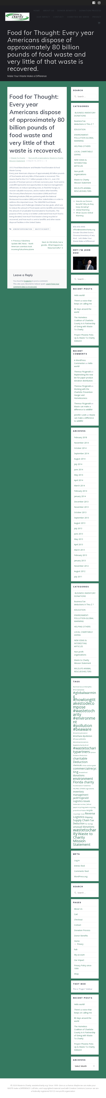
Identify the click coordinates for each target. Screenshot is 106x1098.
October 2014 (80, 448)
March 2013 (79, 550)
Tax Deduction (83, 822)
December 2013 (81, 501)
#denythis (87, 687)
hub (75, 949)
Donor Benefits (66, 10)
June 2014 (78, 469)
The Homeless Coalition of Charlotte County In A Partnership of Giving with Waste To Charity (84, 323)
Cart (76, 914)
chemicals (77, 765)
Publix (83, 810)
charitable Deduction (80, 760)
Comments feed (81, 871)
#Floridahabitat (78, 690)
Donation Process (90, 10)
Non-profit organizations (39, 158)
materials (76, 804)
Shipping (89, 817)
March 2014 (79, 485)
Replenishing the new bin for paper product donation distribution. (83, 377)
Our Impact (43, 17)
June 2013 (78, 533)
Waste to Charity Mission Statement (83, 839)
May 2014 (78, 475)
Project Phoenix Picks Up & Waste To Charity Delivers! (84, 338)
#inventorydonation (22, 229)
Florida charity (83, 782)
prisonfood (77, 810)
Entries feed (79, 865)
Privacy (96, 17)
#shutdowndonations (80, 742)
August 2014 (79, 458)
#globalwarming (84, 694)
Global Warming (82, 210)
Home (37, 10)
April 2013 (78, 544)
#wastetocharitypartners (84, 750)
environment (83, 778)
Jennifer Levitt (80, 415)
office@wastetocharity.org (84, 229)
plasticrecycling (89, 807)
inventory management (80, 793)
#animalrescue (78, 687)
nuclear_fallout (85, 804)
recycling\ (76, 814)
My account (79, 954)
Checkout (78, 919)
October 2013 (80, 512)
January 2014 (80, 496)
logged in (28, 281)
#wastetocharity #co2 (80, 745)
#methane (77, 736)
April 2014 (78, 480)
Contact (58, 17)
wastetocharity (42, 229)
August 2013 (79, 523)
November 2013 (81, 507)
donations (78, 775)
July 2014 (78, 464)
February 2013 (80, 555)
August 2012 (79, 571)
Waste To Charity (18, 158)
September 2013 (81, 517)
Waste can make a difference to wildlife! (84, 418)
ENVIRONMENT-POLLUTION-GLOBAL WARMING (84, 137)
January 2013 (80, 560)
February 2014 (80, 491)
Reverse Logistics (84, 815)
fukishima (87, 786)
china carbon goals (89, 765)
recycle (89, 810)
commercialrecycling (84, 770)
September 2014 (81, 453)
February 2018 (80, 437)
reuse (82, 814)
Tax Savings (89, 824)
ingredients (90, 789)
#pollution (87, 736)
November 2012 (81, 566)
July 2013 (78, 528)
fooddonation (78, 786)
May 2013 (78, 539)
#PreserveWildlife (79, 739)
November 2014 (81, 442)
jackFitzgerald (81, 798)
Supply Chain (81, 820)
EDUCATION (79, 129)
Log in (77, 860)
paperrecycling (78, 807)
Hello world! (79, 295)
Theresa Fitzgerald (82, 371)
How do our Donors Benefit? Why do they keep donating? (85, 204)
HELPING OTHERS (82, 146)
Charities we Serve (78, 17)
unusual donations (83, 826)
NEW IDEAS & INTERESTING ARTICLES (80, 163)
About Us (48, 10)
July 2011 (78, 576)
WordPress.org (80, 876)
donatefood (83, 772)
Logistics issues (81, 801)
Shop (76, 974)
